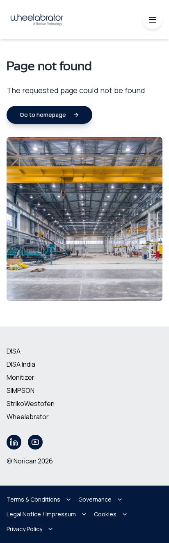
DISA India (21, 364)
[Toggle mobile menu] (152, 20)
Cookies (105, 514)
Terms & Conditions (33, 499)
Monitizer (20, 377)
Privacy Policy (24, 529)
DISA (14, 351)
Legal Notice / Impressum (41, 514)
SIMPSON (20, 390)
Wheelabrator (28, 416)
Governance (95, 499)
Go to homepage (43, 115)
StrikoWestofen (31, 403)
